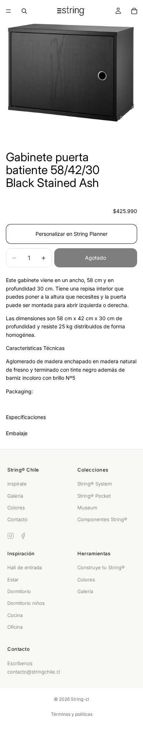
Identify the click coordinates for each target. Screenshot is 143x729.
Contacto (17, 519)
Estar (13, 579)
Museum (87, 507)
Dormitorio (19, 591)
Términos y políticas (71, 714)
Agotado (95, 258)
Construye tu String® (101, 567)
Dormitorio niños (26, 603)
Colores (16, 507)
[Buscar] (24, 11)
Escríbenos (20, 663)
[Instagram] (10, 536)
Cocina (15, 615)
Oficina (15, 627)
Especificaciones (26, 417)
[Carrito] (134, 11)
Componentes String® (102, 519)
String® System (94, 484)
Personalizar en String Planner (71, 234)
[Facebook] (23, 536)
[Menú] (8, 11)
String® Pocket (94, 496)
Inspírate (17, 484)
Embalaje (16, 433)
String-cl (80, 699)
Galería (15, 496)
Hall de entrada (24, 567)
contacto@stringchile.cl (33, 672)
